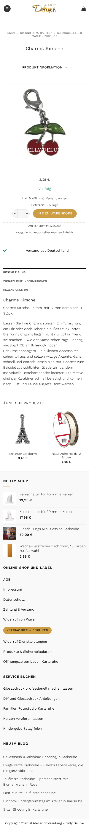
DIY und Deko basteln (36, 32)
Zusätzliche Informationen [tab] (25, 281)
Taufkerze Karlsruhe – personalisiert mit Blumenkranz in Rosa (35, 781)
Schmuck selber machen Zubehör (57, 34)
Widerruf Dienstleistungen (25, 641)
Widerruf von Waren (20, 619)
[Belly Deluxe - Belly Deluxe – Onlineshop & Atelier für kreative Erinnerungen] (44, 8)
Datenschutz (14, 599)
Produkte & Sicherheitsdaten (27, 652)
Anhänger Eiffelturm (23, 453)
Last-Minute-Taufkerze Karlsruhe (29, 793)
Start (11, 32)
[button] (7, 8)
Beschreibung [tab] (14, 272)
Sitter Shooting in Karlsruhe (25, 809)
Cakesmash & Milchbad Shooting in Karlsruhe (40, 757)
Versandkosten (56, 198)
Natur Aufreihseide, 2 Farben (66, 455)
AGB (6, 579)
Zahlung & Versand (18, 609)
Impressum (12, 589)
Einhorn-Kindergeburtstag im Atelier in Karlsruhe (42, 801)
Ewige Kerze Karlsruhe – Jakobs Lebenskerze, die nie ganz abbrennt (43, 768)
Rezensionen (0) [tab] (15, 289)
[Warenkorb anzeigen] (83, 8)
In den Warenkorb (54, 213)
